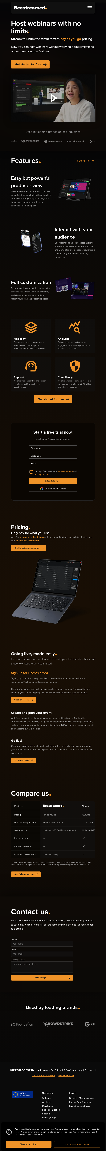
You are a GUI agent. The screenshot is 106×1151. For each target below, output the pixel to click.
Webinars (46, 1098)
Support (46, 1113)
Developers (47, 1106)
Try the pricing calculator (29, 548)
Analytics (46, 1102)
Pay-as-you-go (49, 1117)
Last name (36, 455)
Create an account (24, 700)
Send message (53, 977)
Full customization (51, 1109)
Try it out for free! (24, 760)
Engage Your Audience (80, 1102)
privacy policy (41, 474)
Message (18, 959)
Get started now (60, 481)
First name (36, 448)
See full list (86, 160)
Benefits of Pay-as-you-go (81, 1098)
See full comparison (26, 874)
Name (14, 939)
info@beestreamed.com (43, 1075)
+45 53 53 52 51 (66, 1075)
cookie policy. (37, 1134)
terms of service (65, 471)
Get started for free (31, 64)
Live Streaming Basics (79, 1106)
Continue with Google (55, 488)
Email (33, 463)
